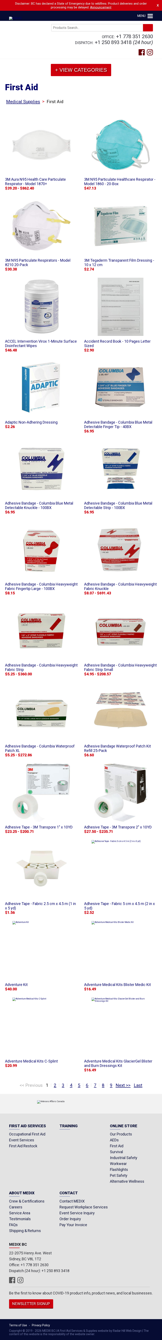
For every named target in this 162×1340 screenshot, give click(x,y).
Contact (68, 1193)
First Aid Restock (23, 1146)
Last (138, 1085)
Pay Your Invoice (73, 1225)
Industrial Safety (123, 1157)
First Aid (116, 1146)
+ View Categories (81, 70)
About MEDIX (22, 1193)
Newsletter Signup (31, 1303)
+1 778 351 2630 (134, 36)
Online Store (123, 1126)
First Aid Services (27, 1126)
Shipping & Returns (25, 1230)
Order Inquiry (70, 1219)
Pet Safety (118, 1175)
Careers (15, 1207)
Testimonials (20, 1219)
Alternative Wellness (127, 1181)
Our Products (121, 1134)
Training (68, 1126)
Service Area (19, 1213)
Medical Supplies (23, 101)
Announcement (100, 7)
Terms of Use (18, 1325)
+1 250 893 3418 (113, 42)
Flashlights (119, 1169)
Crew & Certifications (27, 1201)
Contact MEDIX (72, 1201)
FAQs (13, 1225)
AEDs (114, 1140)
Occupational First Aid (27, 1134)
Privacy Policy (41, 1325)
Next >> (123, 1085)
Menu (141, 16)
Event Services (21, 1140)
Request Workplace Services (83, 1207)
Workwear (118, 1163)
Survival (116, 1152)
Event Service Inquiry (77, 1213)
